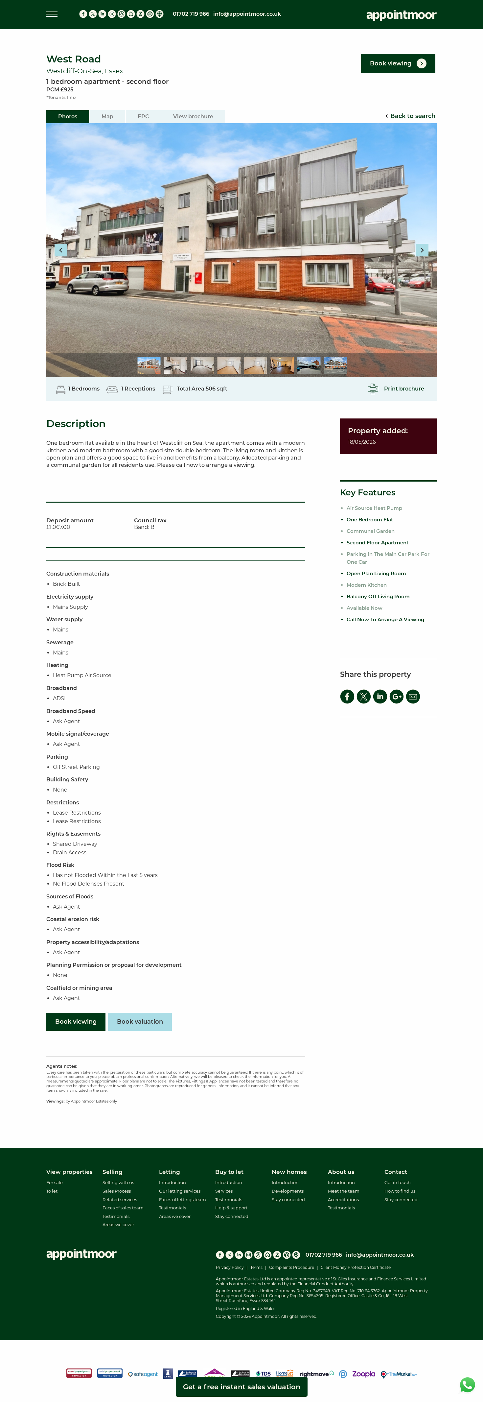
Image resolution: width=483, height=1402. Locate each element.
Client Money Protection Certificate (356, 1267)
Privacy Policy (230, 1267)
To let (52, 1191)
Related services (120, 1199)
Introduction (172, 1182)
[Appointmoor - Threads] (121, 14)
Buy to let (229, 1172)
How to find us (399, 1191)
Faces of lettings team (182, 1199)
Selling (113, 1172)
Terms (256, 1267)
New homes (289, 1172)
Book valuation (140, 1021)
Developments (288, 1191)
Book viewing (76, 1021)
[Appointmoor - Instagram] (112, 14)
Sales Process (117, 1191)
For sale (54, 1182)
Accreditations (343, 1199)
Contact (395, 1172)
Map (107, 116)
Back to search (412, 116)
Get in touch (397, 1182)
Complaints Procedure (291, 1267)
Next (422, 250)
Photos (67, 116)
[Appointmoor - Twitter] (93, 14)
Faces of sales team (123, 1207)
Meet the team (343, 1191)
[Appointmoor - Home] (401, 16)
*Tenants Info (61, 97)
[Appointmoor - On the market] (159, 14)
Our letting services (179, 1191)
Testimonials (116, 1216)
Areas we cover (118, 1224)
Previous (61, 250)
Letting (169, 1172)
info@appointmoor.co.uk (247, 14)
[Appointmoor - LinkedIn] (102, 14)
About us (341, 1172)
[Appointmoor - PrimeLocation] (150, 14)
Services (224, 1191)
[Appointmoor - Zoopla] (140, 14)
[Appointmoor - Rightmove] (131, 14)
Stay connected (231, 1216)
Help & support (231, 1207)
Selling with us (118, 1182)
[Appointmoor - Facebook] (83, 14)
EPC (143, 116)
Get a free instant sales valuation (241, 1387)
